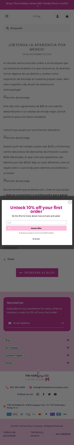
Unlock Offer (36, 228)
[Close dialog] (69, 202)
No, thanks (36, 239)
